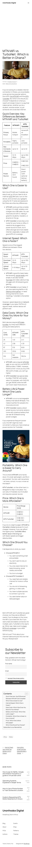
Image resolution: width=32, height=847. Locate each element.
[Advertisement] (16, 28)
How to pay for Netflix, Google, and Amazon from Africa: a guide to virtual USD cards (13, 773)
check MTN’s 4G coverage (15, 627)
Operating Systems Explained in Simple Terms (12, 781)
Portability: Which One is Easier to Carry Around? (16, 717)
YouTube (9, 280)
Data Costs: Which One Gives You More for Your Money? (16, 708)
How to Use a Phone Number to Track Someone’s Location (13, 789)
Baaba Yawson (12, 81)
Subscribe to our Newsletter (12, 727)
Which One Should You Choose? (15, 725)
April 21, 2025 (27, 781)
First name (8, 664)
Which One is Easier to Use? (14, 701)
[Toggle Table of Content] (26, 693)
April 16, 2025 (28, 798)
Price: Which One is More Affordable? (13, 722)
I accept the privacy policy (16, 678)
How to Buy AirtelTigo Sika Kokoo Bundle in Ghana (21, 750)
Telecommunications (11, 83)
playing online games (13, 291)
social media (20, 275)
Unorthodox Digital (9, 3)
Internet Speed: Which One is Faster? (14, 704)
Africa (5, 737)
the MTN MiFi (14, 96)
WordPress (26, 843)
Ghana (11, 737)
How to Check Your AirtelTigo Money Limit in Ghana (8, 750)
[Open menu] (28, 3)
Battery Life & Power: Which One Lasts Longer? (15, 713)
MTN (4, 83)
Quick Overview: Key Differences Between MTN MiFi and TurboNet (16, 697)
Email (7, 671)
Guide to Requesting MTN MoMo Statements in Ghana (12, 798)
